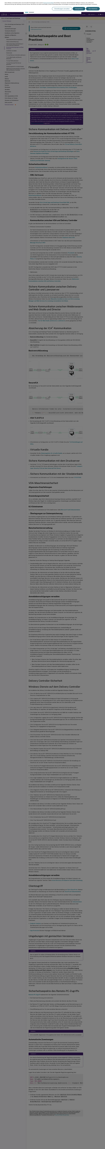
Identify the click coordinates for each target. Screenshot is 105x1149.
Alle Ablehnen (92, 9)
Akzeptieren (79, 9)
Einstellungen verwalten (62, 9)
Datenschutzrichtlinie (48, 2)
